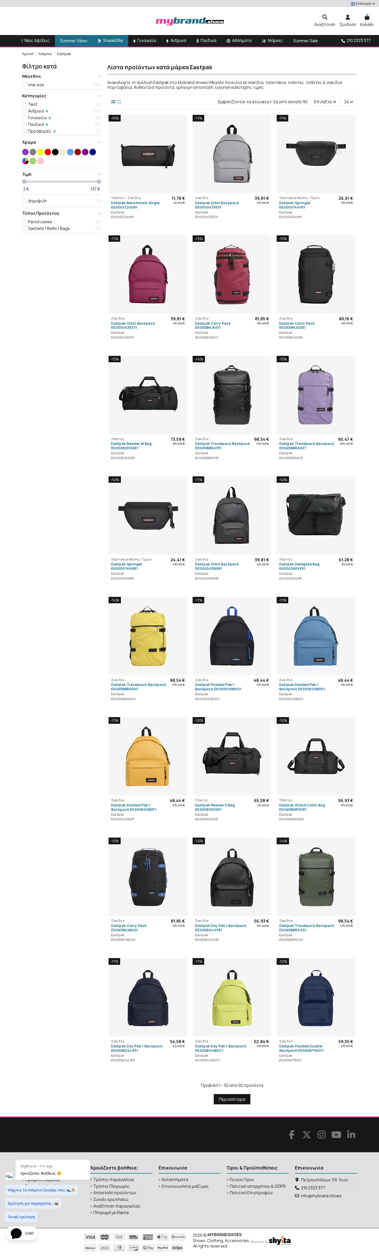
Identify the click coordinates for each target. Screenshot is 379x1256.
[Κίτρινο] (40, 152)
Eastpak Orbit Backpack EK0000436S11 (133, 325)
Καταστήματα (175, 1179)
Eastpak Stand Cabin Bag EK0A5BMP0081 (302, 807)
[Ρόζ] (40, 161)
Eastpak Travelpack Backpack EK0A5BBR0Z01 (306, 927)
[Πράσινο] (33, 161)
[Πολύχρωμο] (25, 161)
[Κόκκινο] (48, 152)
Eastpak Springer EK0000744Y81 (294, 205)
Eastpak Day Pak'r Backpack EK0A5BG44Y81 (220, 927)
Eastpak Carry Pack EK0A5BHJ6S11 (213, 325)
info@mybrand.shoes (321, 1196)
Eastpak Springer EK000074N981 (126, 566)
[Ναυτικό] (92, 152)
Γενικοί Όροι (242, 1179)
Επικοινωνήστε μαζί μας (185, 1186)
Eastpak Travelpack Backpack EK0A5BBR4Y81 (222, 445)
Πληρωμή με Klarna (111, 1212)
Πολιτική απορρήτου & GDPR (258, 1186)
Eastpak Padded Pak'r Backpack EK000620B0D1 (302, 686)
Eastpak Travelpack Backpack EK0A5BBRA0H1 (138, 686)
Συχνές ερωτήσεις (111, 1199)
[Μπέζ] (63, 152)
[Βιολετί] (25, 152)
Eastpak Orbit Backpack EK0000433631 (217, 205)
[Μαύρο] (55, 152)
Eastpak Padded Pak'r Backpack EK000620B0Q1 (218, 686)
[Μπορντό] (78, 152)
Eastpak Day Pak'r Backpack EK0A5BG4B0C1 (220, 1048)
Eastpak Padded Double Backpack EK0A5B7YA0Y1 (301, 1048)
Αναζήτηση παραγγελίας (117, 1206)
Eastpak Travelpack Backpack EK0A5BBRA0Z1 (306, 445)
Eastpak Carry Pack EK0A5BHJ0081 (297, 325)
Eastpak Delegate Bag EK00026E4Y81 (299, 566)
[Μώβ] (85, 152)
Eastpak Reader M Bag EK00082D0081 (131, 445)
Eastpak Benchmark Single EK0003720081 (135, 205)
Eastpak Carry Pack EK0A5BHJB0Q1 (129, 927)
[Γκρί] (33, 152)
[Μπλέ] (70, 152)
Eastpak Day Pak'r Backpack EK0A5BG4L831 (136, 1048)
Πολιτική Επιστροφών (251, 1192)
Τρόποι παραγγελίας (114, 1179)
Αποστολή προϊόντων (114, 1192)
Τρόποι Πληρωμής (111, 1186)
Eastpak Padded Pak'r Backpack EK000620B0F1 (133, 807)
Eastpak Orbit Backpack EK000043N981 (217, 566)
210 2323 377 (313, 1188)
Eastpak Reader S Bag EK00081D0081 (215, 807)
